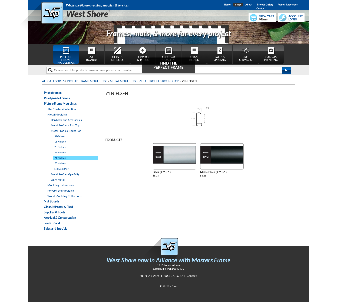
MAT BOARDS (91, 58)
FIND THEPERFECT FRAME (168, 65)
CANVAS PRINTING (271, 58)
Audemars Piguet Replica (107, 279)
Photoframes (53, 92)
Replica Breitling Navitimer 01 (53, 30)
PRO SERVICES (245, 58)
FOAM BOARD (194, 58)
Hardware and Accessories (66, 119)
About (248, 4)
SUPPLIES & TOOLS (143, 58)
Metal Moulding (57, 114)
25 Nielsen (60, 146)
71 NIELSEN (189, 81)
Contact (261, 8)
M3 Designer (61, 168)
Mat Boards (52, 201)
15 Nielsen (60, 141)
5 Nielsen (59, 136)
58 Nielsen (60, 152)
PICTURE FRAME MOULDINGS (66, 59)
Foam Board (52, 223)
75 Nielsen (60, 163)
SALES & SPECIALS (220, 58)
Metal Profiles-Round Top (66, 130)
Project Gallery (265, 4)
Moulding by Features (60, 185)
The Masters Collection (61, 109)
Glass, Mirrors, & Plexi (58, 207)
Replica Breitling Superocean (52, 40)
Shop (238, 4)
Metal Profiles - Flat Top (65, 125)
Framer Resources (288, 4)
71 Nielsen (60, 157)
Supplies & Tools (54, 212)
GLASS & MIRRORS (117, 58)
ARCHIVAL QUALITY (169, 58)
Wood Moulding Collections (64, 196)
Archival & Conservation (60, 217)
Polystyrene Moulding (60, 190)
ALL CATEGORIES (53, 81)
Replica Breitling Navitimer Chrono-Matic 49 (62, 35)
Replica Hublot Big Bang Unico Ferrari (58, 25)
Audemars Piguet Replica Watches (55, 279)
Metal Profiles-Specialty (65, 174)
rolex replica (84, 279)
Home (227, 4)
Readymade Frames (57, 98)
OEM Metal (58, 179)
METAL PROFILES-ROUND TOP (158, 81)
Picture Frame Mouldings (60, 103)
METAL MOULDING (123, 81)
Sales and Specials (55, 228)
